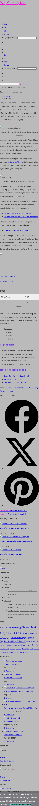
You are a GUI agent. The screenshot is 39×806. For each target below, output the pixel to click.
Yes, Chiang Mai (13, 3)
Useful (18, 652)
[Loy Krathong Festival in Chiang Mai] (19, 688)
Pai (24, 649)
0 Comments (9, 671)
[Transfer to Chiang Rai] (14, 731)
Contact (6, 65)
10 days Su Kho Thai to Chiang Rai (17, 213)
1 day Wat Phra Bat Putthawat (16, 230)
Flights (35, 641)
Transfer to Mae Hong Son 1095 (14, 528)
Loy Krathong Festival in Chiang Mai (18, 691)
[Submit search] (20, 84)
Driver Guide (19, 388)
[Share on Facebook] (21, 433)
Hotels (6, 581)
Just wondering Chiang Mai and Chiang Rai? (21, 708)
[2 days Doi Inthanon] (13, 661)
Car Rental (9, 388)
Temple (12, 652)
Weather (26, 652)
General (6, 577)
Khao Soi (9, 645)
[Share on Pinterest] (21, 505)
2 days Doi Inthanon (12, 664)
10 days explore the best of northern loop (21, 216)
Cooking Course (34, 633)
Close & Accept (15, 804)
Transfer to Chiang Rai (13, 734)
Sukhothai (6, 652)
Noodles (18, 649)
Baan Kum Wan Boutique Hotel (16, 376)
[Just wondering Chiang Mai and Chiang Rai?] (21, 704)
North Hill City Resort (13, 678)
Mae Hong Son (29, 645)
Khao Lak (3, 645)
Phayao (30, 649)
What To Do (7, 601)
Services (6, 587)
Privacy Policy (26, 804)
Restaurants (7, 584)
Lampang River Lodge (13, 379)
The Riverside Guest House (15, 382)
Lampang (9, 391)
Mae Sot (12, 649)
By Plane (3, 628)
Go (5, 58)
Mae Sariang (4, 649)
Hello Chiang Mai (11, 721)
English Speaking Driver (13, 641)
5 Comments (9, 714)
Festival (29, 641)
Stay (5, 62)
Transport (7, 597)
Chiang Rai (14, 633)
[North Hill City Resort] (13, 674)
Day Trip (5, 637)
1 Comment (8, 698)
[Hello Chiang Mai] (12, 718)
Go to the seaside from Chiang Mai (16, 541)
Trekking (22, 611)
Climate (25, 633)
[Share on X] (21, 469)
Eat (5, 55)
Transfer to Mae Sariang (11, 554)
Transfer (7, 96)
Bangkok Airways (16, 162)
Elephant (30, 638)
